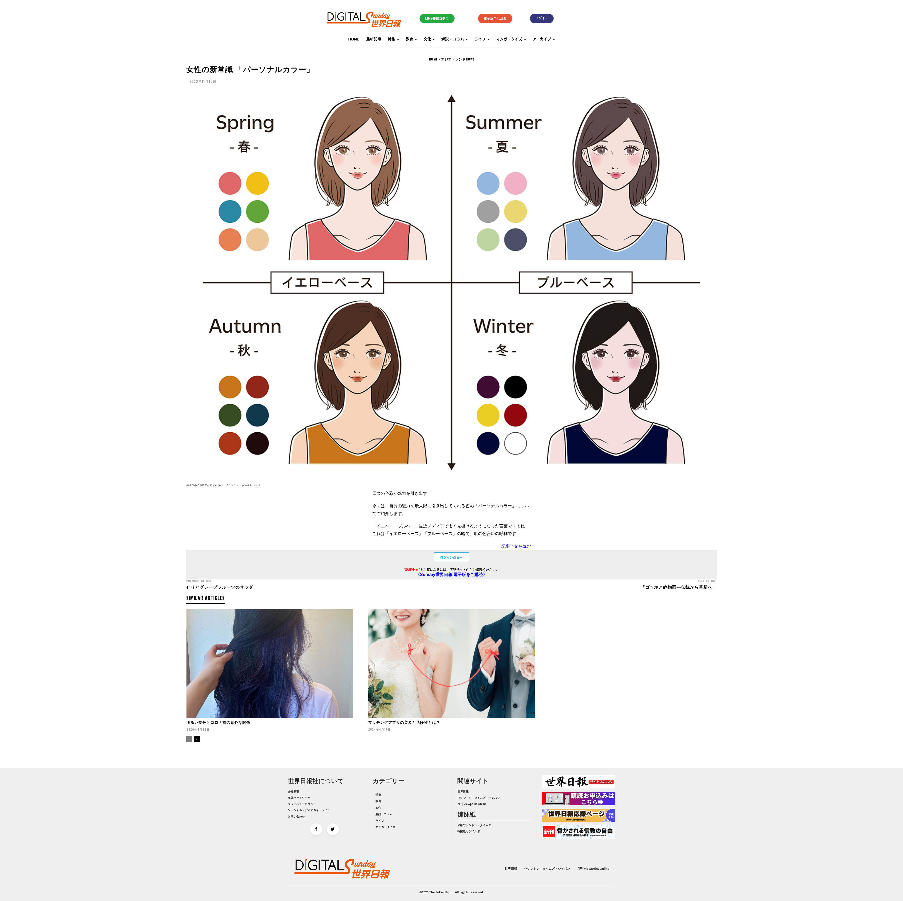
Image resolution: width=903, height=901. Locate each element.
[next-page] (197, 739)
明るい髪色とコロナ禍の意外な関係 (218, 722)
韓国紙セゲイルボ (468, 831)
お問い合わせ (296, 816)
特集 (378, 794)
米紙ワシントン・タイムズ (474, 825)
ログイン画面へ (451, 557)
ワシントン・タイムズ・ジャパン (478, 798)
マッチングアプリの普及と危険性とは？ (404, 722)
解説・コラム (384, 814)
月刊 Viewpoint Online (472, 804)
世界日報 (463, 791)
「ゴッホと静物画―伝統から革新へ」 (679, 587)
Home (433, 58)
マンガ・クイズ (385, 827)
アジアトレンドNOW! (457, 58)
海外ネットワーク (299, 798)
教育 (378, 801)
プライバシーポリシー (302, 804)
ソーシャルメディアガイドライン (309, 810)
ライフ (380, 821)
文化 (378, 807)
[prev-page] (189, 739)
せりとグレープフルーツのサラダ (219, 587)
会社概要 (293, 791)
